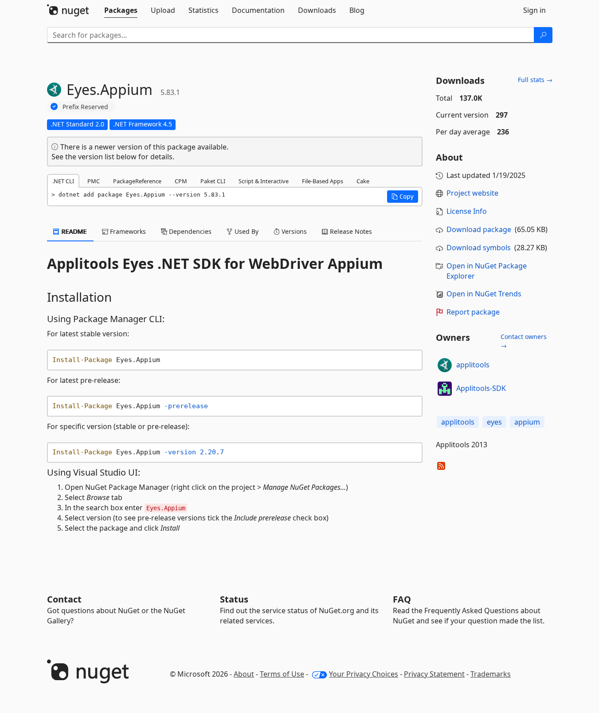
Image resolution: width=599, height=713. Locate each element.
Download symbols (478, 247)
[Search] (543, 35)
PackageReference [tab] (137, 181)
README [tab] (73, 231)
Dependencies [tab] (189, 231)
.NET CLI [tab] (63, 181)
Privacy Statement (434, 674)
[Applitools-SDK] (445, 389)
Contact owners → (524, 341)
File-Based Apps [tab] (322, 181)
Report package (473, 312)
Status (234, 599)
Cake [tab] (362, 181)
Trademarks (490, 674)
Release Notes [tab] (350, 231)
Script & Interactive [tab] (264, 181)
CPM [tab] (181, 181)
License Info (466, 211)
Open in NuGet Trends (483, 294)
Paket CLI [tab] (212, 181)
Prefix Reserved (85, 106)
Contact (64, 599)
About (244, 674)
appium (527, 422)
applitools (472, 365)
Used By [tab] (245, 231)
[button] (402, 196)
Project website (472, 193)
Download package (478, 229)
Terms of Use (282, 674)
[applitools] (445, 365)
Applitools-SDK (481, 388)
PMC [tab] (93, 181)
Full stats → (535, 79)
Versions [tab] (293, 231)
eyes (494, 422)
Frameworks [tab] (127, 231)
